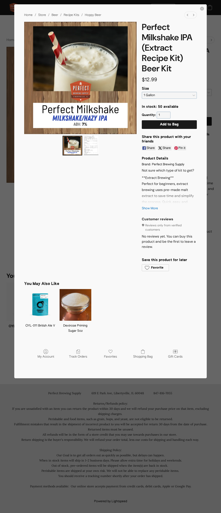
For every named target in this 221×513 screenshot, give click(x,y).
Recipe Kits (71, 15)
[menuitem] (188, 15)
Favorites (110, 356)
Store (42, 15)
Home (28, 15)
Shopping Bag (143, 356)
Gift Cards (175, 356)
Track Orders (78, 356)
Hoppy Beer (93, 15)
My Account (46, 356)
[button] (155, 267)
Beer (55, 15)
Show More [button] (150, 208)
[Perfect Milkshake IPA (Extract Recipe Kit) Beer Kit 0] (72, 145)
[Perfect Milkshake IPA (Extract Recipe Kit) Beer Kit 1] (91, 145)
